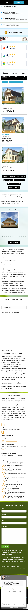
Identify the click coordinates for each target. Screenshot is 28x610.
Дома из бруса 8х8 (8, 180)
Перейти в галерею (14, 242)
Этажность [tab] (19, 77)
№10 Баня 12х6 (6, 164)
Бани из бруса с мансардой (14, 183)
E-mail (2, 520)
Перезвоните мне (19, 2)
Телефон (3, 514)
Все (24, 79)
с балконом (12, 81)
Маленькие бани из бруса (14, 187)
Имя (2, 508)
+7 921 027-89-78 (6, 2)
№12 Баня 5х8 (6, 134)
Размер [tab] (11, 77)
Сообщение (4, 526)
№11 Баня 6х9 (6, 105)
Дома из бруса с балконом (9, 176)
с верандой (19, 81)
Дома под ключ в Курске (16, 32)
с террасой (5, 81)
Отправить (5, 546)
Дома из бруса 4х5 (21, 176)
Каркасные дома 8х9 (19, 180)
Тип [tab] (5, 77)
